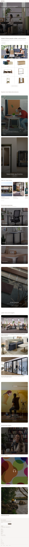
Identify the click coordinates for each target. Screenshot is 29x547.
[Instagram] (1, 527)
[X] (5, 527)
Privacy (4, 545)
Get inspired (14, 420)
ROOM (1, 541)
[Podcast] (9, 527)
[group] (6, 190)
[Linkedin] (4, 527)
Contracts (7, 545)
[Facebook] (2, 527)
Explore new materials (14, 305)
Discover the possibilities (5, 9)
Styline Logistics (2, 543)
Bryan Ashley (2, 542)
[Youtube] (8, 527)
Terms (1, 545)
